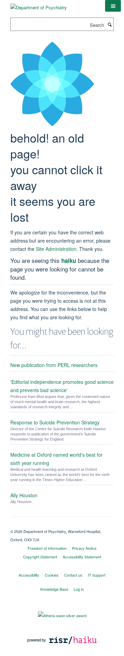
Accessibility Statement (82, 556)
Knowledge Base (54, 589)
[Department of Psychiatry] (38, 5)
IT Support (96, 575)
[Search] (109, 24)
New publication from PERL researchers (53, 365)
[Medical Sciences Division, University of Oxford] (62, 525)
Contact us (73, 575)
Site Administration (56, 248)
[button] (113, 6)
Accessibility (29, 575)
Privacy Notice (84, 548)
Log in (79, 589)
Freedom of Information (47, 548)
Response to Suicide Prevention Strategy (55, 422)
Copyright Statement (40, 556)
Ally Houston (24, 495)
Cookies (52, 575)
